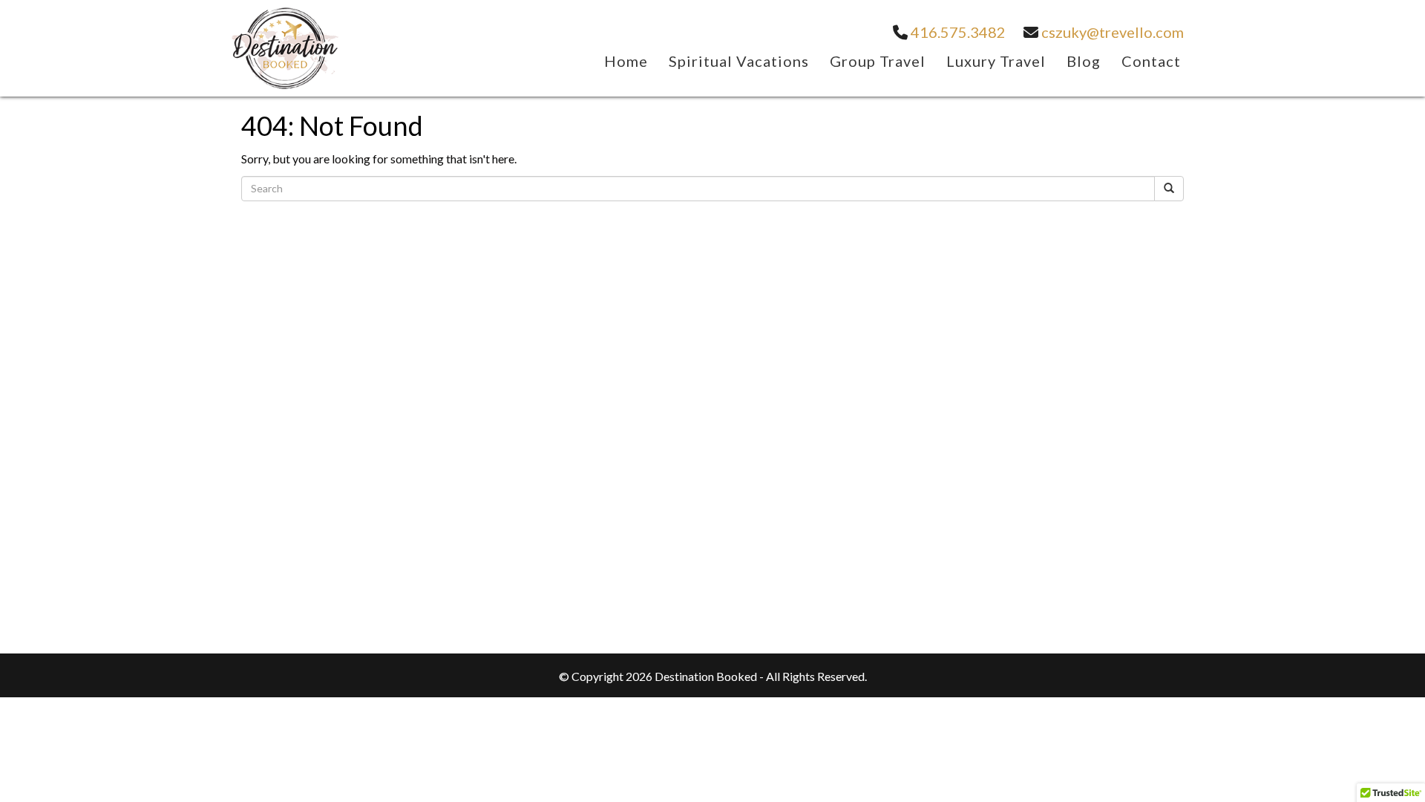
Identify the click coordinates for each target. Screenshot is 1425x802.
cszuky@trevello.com (1111, 32)
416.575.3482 (957, 32)
